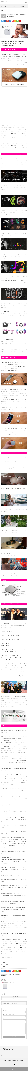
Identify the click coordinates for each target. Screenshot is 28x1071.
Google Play (21, 859)
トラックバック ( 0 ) (14, 996)
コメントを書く (6, 964)
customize (16, 1069)
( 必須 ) (5, 1010)
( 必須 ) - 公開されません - (9, 1014)
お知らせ (9, 1060)
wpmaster (5, 962)
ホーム (5, 1060)
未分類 (4, 966)
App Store (12, 859)
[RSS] (14, 1064)
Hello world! (4, 974)
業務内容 (14, 1060)
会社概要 (21, 1060)
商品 (18, 1060)
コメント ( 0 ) (14, 998)
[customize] (6, 1)
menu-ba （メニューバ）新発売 (13, 974)
